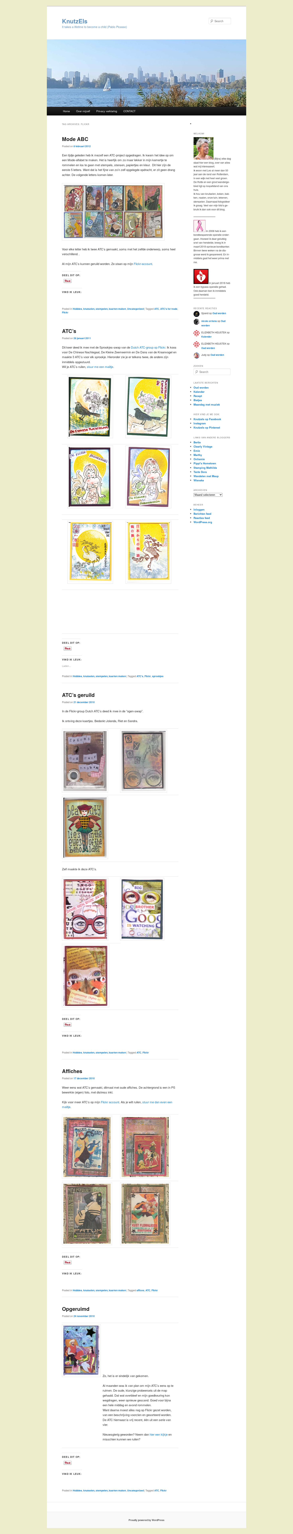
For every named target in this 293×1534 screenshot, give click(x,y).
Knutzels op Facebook (207, 419)
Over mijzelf (83, 111)
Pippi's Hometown (205, 463)
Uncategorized (135, 309)
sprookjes (157, 676)
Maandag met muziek (207, 404)
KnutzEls (75, 21)
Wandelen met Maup (206, 476)
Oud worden (219, 313)
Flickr (65, 312)
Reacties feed (202, 518)
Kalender (206, 336)
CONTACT (129, 111)
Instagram (200, 423)
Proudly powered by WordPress (146, 1520)
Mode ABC (75, 139)
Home (66, 111)
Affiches (72, 1071)
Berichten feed (202, 514)
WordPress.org (203, 522)
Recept (198, 396)
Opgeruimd (75, 1308)
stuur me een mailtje (100, 367)
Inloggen (199, 509)
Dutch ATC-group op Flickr (148, 347)
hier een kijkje (159, 1434)
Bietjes (198, 400)
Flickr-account (143, 264)
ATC (156, 309)
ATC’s (69, 331)
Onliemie (199, 459)
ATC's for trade (168, 309)
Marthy (198, 455)
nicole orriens (209, 321)
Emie (197, 451)
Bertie (197, 442)
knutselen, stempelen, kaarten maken (104, 309)
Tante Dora (200, 472)
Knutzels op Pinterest (207, 427)
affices (140, 1290)
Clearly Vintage (203, 446)
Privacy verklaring (106, 111)
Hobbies (77, 309)
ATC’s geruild (78, 695)
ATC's (140, 676)
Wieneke (199, 480)
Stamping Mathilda (205, 468)
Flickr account (110, 1102)
